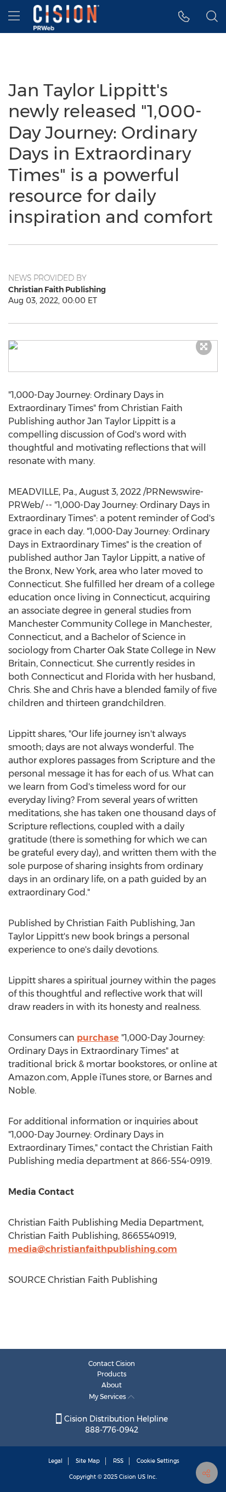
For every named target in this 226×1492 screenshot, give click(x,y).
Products (112, 1374)
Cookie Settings (158, 1460)
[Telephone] (184, 16)
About (111, 1385)
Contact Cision (111, 1363)
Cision (127, 1476)
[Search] (212, 16)
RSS (118, 1460)
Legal (55, 1460)
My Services (108, 1396)
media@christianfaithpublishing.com (92, 1249)
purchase (98, 1037)
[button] (113, 345)
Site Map (88, 1460)
